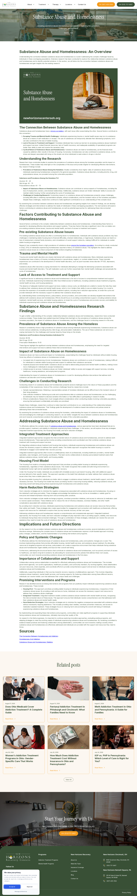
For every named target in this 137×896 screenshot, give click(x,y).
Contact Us (74, 878)
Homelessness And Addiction (29, 639)
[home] (9, 4)
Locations (68, 4)
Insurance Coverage (77, 867)
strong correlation (57, 131)
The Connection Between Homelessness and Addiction (38, 636)
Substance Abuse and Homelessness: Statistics (36, 642)
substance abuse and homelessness (63, 426)
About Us (74, 860)
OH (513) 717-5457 (126, 4)
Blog (72, 875)
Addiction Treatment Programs (48, 860)
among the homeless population (82, 245)
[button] (31, 4)
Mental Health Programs (46, 864)
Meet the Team (76, 864)
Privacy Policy (126, 892)
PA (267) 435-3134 (106, 4)
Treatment (42, 4)
